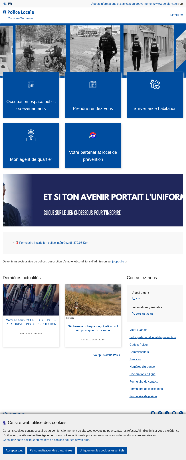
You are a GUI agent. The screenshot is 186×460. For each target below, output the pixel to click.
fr (10, 3)
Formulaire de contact (143, 381)
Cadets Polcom (139, 344)
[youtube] (174, 413)
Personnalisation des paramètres (51, 450)
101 (138, 300)
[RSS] (181, 413)
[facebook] (153, 413)
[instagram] (167, 413)
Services (135, 359)
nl (5, 3)
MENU (174, 15)
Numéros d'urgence (142, 366)
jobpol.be (118, 261)
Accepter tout (14, 450)
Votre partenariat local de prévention (153, 337)
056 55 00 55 (144, 314)
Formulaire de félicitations (146, 388)
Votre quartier (138, 329)
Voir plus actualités (105, 355)
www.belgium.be (166, 3)
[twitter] (160, 413)
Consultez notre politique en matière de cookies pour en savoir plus (46, 439)
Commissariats (139, 351)
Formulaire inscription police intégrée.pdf (53, 242)
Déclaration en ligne (142, 374)
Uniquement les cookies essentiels (102, 450)
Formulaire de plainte (143, 396)
